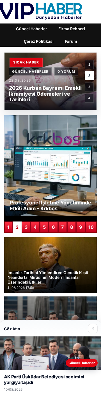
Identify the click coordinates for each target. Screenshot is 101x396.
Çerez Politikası (39, 41)
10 (91, 227)
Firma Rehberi (71, 28)
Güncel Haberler (31, 28)
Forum (71, 41)
